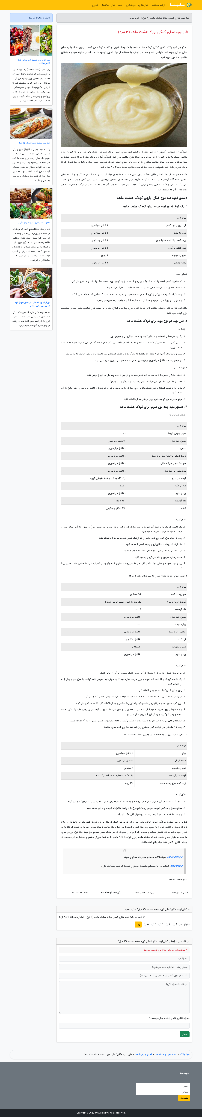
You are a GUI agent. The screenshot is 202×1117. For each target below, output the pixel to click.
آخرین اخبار (118, 5)
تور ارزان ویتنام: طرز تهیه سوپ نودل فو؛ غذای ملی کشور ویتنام (32, 304)
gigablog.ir (177, 866)
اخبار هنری (143, 5)
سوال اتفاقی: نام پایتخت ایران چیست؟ (169, 1018)
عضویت (184, 1098)
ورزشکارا (105, 5)
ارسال (184, 1034)
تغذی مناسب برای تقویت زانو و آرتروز (33, 222)
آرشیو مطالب (158, 5)
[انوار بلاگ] (180, 5)
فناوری (95, 5)
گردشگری (131, 5)
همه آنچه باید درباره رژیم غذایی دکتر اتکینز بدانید (33, 61)
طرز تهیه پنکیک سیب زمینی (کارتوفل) (33, 143)
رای (138, 924)
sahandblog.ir (175, 857)
